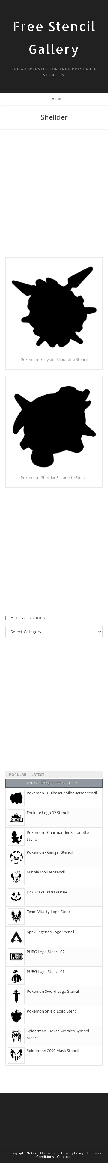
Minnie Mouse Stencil (46, 872)
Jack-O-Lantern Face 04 (47, 891)
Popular (17, 774)
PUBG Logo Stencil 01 (45, 971)
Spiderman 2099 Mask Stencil (53, 1050)
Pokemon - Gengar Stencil (50, 852)
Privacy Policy (72, 1153)
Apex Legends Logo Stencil (50, 932)
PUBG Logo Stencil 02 (45, 951)
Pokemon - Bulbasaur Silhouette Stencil (62, 793)
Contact (63, 1156)
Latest (38, 774)
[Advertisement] (54, 201)
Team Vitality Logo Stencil (49, 911)
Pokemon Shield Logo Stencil (52, 1011)
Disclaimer (49, 1153)
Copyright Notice (23, 1153)
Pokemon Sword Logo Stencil (53, 991)
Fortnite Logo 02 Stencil (48, 812)
